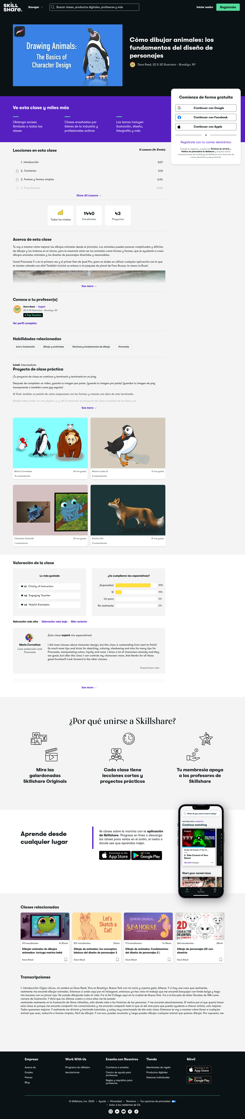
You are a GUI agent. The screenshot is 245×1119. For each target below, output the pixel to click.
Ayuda (102, 1101)
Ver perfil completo (25, 323)
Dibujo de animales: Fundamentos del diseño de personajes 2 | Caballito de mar (146, 952)
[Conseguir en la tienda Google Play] (147, 856)
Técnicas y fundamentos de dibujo (91, 346)
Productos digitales (157, 1072)
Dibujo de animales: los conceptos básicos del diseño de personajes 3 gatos (95, 952)
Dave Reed (34, 306)
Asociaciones (72, 1072)
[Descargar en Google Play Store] (203, 1080)
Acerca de (30, 1067)
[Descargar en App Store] (203, 1070)
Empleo (29, 1072)
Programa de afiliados (77, 1067)
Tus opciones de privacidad (155, 1101)
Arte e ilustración (25, 346)
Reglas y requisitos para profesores (119, 1082)
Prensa (28, 1077)
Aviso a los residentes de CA (124, 1105)
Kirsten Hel (97, 538)
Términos (131, 1101)
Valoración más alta (25, 621)
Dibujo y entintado (53, 346)
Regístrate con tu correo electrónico (206, 142)
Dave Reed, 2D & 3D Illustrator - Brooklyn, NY (166, 64)
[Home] (13, 7)
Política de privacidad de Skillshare (197, 151)
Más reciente (78, 621)
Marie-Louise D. (100, 471)
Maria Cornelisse (23, 471)
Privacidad (116, 1101)
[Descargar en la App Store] (113, 856)
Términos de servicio (220, 149)
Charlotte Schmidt (24, 538)
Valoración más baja (54, 621)
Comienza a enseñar (117, 1067)
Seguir (41, 306)
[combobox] (94, 7)
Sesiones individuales (157, 1077)
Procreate (123, 346)
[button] (42, 6)
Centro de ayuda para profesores (118, 1074)
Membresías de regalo (158, 1067)
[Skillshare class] (45, 926)
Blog (27, 1082)
